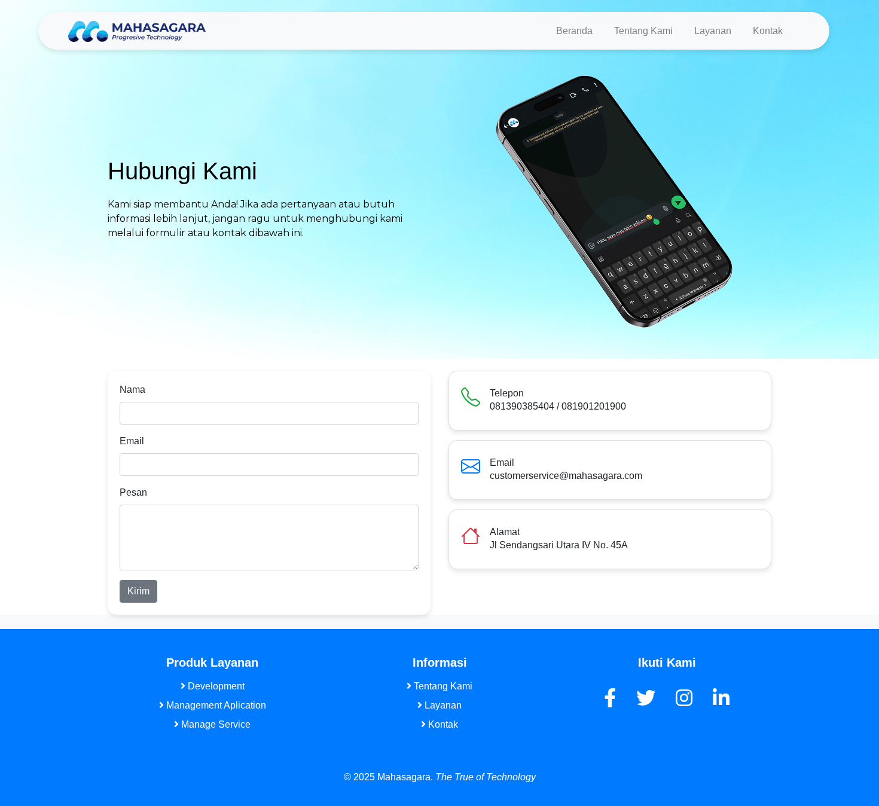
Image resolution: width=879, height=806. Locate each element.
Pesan (133, 492)
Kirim (138, 591)
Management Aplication (215, 705)
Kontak (768, 31)
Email (132, 441)
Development (215, 686)
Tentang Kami (643, 31)
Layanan (712, 31)
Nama (132, 389)
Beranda (574, 31)
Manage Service (215, 724)
